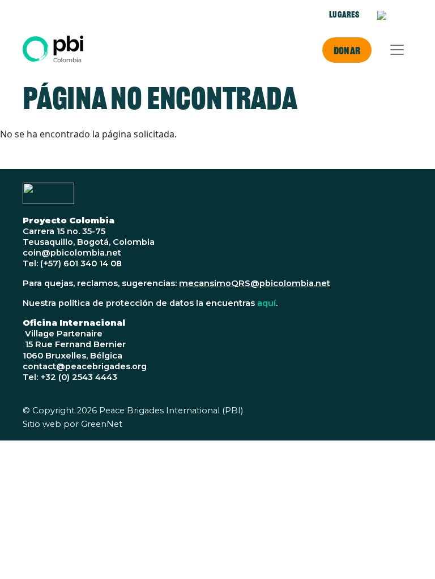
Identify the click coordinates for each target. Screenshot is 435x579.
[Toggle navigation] (397, 50)
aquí (266, 303)
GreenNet (101, 424)
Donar (347, 50)
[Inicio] (53, 50)
